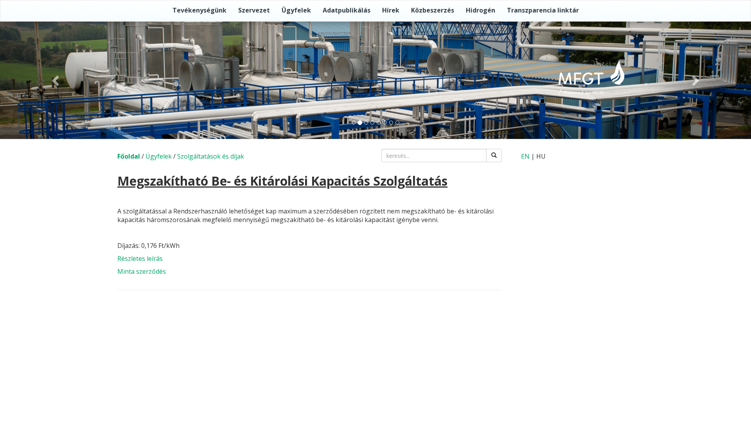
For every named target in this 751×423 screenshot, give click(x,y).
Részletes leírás (140, 258)
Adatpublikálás (346, 10)
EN (525, 156)
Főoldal (128, 156)
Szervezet (254, 10)
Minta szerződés (141, 271)
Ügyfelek (296, 10)
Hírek (390, 10)
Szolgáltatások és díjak (210, 156)
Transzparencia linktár (543, 10)
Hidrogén (480, 10)
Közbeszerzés (432, 10)
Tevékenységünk (199, 10)
